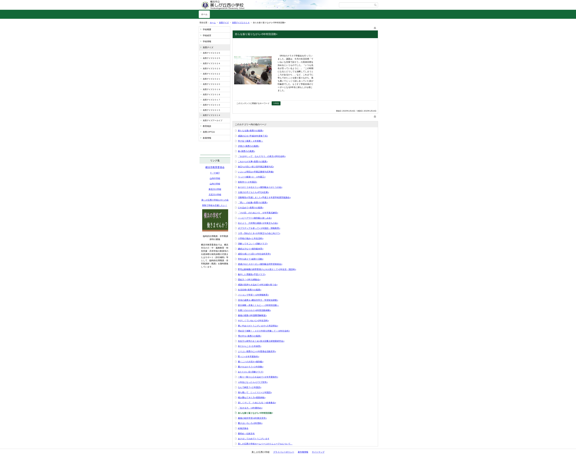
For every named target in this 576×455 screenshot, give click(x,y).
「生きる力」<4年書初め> (250, 408)
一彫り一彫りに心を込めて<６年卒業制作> (258, 377)
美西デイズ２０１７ (211, 100)
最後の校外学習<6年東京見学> (252, 418)
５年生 (276, 103)
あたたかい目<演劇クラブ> (250, 372)
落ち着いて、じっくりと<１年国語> (255, 392)
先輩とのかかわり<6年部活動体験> (254, 310)
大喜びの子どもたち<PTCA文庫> (253, 192)
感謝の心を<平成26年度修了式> (253, 136)
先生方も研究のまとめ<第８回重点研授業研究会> (261, 341)
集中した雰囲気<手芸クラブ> (252, 274)
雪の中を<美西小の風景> (249, 336)
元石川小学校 (215, 194)
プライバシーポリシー (283, 452)
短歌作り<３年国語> (247, 182)
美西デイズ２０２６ (211, 53)
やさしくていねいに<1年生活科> (253, 320)
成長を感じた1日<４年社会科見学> (254, 254)
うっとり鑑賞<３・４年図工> (252, 177)
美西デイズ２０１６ (211, 105)
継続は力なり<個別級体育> (250, 249)
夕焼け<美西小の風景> (248, 146)
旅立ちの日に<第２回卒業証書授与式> (256, 166)
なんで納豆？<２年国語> (249, 387)
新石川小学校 (215, 189)
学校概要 (207, 29)
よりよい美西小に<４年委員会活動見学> (257, 351)
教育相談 (207, 126)
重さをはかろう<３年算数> (250, 367)
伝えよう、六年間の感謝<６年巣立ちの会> (258, 223)
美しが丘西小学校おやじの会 (215, 200)
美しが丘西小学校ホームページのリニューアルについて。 (265, 444)
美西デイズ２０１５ (211, 110)
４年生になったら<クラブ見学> (253, 382)
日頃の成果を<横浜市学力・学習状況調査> (258, 300)
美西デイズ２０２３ (211, 68)
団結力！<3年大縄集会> (249, 279)
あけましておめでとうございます (253, 438)
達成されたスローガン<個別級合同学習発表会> (260, 264)
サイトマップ (318, 452)
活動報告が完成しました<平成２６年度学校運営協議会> (264, 197)
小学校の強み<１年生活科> (250, 238)
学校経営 (207, 35)
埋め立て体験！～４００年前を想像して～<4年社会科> (264, 331)
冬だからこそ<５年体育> (249, 346)
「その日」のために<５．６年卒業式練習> (258, 213)
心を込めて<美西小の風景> (250, 207)
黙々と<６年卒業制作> (248, 356)
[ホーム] (269, 4)
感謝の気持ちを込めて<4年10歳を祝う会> (258, 284)
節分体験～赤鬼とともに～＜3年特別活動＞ (258, 305)
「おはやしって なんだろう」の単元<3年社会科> (262, 156)
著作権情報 (303, 452)
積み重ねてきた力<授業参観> (252, 397)
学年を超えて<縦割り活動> (250, 259)
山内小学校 (215, 184)
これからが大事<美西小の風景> (253, 161)
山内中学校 (215, 178)
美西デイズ (224, 22)
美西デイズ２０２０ (211, 84)
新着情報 (207, 138)
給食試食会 (243, 428)
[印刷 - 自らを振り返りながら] (375, 27)
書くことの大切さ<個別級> (250, 361)
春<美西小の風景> (246, 151)
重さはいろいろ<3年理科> (250, 423)
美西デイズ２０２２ (211, 74)
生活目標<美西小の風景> (249, 290)
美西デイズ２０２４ (211, 63)
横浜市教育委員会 (215, 167)
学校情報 (207, 41)
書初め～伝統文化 (246, 433)
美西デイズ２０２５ (211, 58)
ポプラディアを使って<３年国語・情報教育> (259, 228)
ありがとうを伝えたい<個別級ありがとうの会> (260, 187)
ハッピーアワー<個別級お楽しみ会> (255, 218)
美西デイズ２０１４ (241, 22)
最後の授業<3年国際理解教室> (252, 315)
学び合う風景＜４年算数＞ (250, 141)
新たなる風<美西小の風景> (250, 130)
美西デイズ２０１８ (211, 94)
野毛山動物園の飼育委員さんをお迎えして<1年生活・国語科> (267, 269)
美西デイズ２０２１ (211, 79)
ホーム (204, 14)
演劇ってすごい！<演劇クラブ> (253, 243)
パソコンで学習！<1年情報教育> (253, 295)
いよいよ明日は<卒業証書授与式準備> (256, 172)
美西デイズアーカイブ (212, 120)
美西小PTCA (209, 132)
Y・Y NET (215, 173)
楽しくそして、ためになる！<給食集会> (257, 402)
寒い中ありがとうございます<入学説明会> (258, 326)
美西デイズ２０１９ (211, 89)
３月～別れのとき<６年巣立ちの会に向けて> (259, 233)
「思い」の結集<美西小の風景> (253, 202)
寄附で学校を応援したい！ (214, 205)
